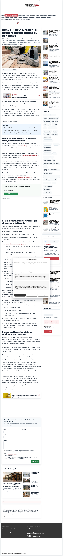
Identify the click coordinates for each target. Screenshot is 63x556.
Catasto (45, 127)
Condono (20, 17)
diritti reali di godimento (25, 177)
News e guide (32, 15)
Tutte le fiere (48, 331)
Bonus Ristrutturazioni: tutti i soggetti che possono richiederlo (20, 130)
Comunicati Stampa (48, 131)
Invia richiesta (35, 461)
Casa (37, 15)
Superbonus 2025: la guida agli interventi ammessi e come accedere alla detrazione (54, 78)
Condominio (25, 17)
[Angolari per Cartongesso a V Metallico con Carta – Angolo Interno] (45, 202)
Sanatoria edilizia (53, 179)
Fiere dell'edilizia (26, 19)
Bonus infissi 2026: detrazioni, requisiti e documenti (53, 46)
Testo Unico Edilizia (47, 192)
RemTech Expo (47, 326)
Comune (24, 434)
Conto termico (55, 134)
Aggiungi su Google (51, 258)
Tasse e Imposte (47, 189)
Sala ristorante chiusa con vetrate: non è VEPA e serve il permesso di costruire (54, 272)
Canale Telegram (36, 0)
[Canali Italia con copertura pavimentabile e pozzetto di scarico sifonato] (45, 222)
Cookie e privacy (30, 532)
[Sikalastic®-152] (45, 209)
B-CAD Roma (47, 312)
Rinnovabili (43, 17)
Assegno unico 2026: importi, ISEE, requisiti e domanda (54, 102)
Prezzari (38, 17)
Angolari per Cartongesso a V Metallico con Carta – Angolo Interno (54, 201)
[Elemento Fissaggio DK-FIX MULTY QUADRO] (45, 229)
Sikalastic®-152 (52, 207)
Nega (32, 295)
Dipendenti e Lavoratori (48, 140)
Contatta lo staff (5, 548)
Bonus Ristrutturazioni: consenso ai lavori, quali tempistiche (20, 127)
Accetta (20, 295)
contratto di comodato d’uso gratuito (15, 244)
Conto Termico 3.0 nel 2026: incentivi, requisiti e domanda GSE (54, 39)
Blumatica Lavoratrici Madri (53, 214)
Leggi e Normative (43, 15)
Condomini (55, 131)
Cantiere (45, 124)
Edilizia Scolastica (47, 147)
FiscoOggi (24, 146)
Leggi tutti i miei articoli (7, 516)
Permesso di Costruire (48, 173)
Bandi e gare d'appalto (17, 19)
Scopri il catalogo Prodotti (23, 15)
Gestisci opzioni (43, 295)
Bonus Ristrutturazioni (30, 155)
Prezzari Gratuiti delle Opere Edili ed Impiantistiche (51, 176)
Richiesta (6, 440)
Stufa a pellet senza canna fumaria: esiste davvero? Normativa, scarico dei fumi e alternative (54, 299)
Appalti (45, 118)
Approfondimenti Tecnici (53, 118)
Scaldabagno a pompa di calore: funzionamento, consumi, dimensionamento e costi (54, 286)
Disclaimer (29, 535)
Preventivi (49, 17)
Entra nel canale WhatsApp (26, 0)
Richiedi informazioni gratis (11, 193)
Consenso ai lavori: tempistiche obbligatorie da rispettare (19, 133)
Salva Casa (46, 179)
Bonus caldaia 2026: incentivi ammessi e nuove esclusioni (53, 71)
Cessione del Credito (52, 127)
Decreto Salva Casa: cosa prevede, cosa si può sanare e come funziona (54, 87)
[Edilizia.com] (31, 5)
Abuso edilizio (46, 114)
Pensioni (45, 166)
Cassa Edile (54, 124)
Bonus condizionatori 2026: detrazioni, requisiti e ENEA (54, 62)
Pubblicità (42, 0)
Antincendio (53, 114)
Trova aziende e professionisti (11, 15)
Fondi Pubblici (46, 157)
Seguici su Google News (50, 0)
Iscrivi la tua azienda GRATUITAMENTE (13, 0)
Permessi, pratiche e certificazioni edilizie (50, 170)
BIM (53, 121)
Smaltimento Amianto (48, 186)
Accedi (59, 0)
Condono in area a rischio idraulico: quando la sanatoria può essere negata (54, 279)
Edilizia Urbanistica (47, 150)
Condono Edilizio (47, 134)
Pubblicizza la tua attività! (6, 19)
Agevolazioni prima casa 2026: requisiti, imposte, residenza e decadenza (54, 94)
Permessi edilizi (32, 17)
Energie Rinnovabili (47, 153)
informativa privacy (12, 453)
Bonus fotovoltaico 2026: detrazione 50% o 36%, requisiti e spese (54, 31)
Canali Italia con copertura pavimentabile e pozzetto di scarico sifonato (54, 221)
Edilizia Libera (56, 144)
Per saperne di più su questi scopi (22, 291)
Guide (52, 157)
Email (5, 434)
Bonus (15, 17)
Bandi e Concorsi (47, 121)
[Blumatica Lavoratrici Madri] (45, 215)
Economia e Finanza (52, 15)
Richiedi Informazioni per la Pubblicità (10, 543)
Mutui (54, 160)
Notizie (57, 163)
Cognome (24, 429)
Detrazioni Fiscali (5, 17)
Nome (5, 429)
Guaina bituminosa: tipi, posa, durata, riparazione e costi (54, 293)
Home (3, 0)
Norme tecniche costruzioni (49, 163)
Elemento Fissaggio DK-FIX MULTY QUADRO (54, 228)
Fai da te (11, 17)
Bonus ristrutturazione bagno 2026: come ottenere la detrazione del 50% (54, 55)
